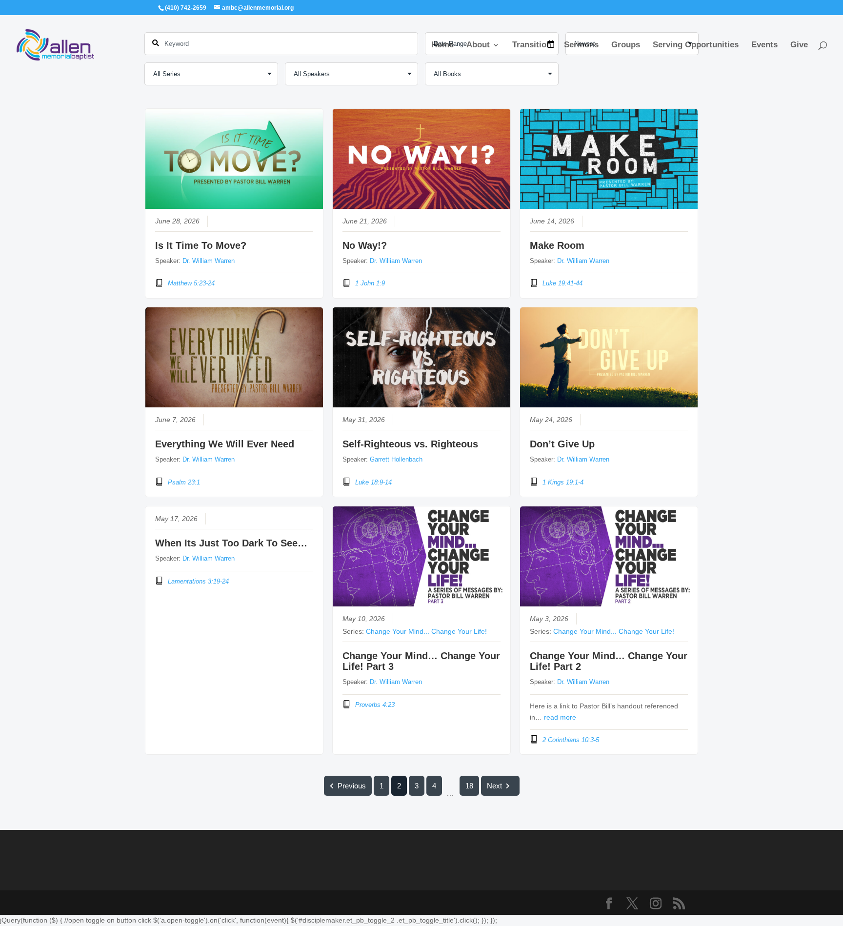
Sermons (581, 45)
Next (494, 786)
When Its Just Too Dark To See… (231, 543)
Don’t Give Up (562, 444)
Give (799, 45)
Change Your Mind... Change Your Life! (426, 631)
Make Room (557, 245)
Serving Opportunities (696, 45)
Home (442, 45)
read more (560, 717)
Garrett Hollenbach (396, 459)
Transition (531, 45)
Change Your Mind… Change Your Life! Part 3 (421, 661)
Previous (352, 786)
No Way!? (364, 245)
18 (469, 786)
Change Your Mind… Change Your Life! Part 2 (608, 661)
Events (764, 45)
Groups (625, 45)
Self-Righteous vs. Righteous (410, 444)
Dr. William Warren (208, 260)
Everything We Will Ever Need (224, 444)
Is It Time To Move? (200, 245)
